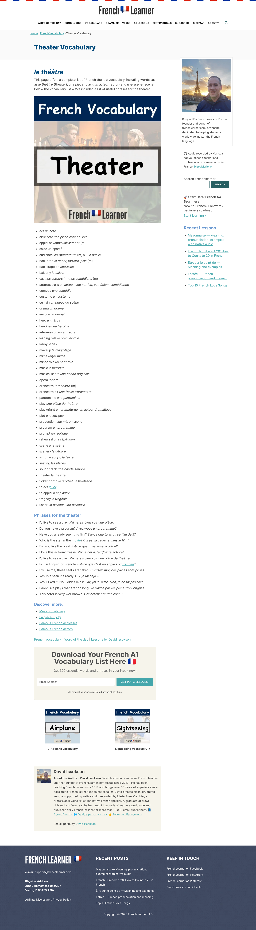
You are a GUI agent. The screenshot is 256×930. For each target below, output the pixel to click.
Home (34, 33)
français (128, 564)
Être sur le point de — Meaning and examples (205, 265)
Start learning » (195, 215)
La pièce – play (50, 617)
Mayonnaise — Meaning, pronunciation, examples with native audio (206, 240)
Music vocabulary (52, 611)
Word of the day (76, 639)
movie (76, 540)
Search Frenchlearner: (200, 179)
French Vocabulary (52, 33)
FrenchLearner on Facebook (185, 868)
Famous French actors (56, 629)
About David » (63, 814)
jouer (52, 487)
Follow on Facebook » (127, 814)
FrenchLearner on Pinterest (184, 881)
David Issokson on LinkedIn (184, 887)
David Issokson (86, 824)
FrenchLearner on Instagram (185, 874)
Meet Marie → (203, 166)
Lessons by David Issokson (111, 639)
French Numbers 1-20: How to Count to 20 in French (208, 253)
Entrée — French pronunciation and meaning (208, 276)
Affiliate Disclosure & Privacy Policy (48, 899)
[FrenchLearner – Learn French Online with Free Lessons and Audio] (128, 10)
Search (220, 184)
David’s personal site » (92, 814)
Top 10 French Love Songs (207, 285)
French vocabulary (48, 639)
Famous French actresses (58, 623)
